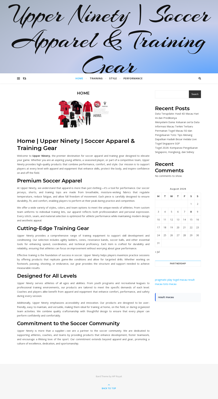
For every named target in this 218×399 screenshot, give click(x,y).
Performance (133, 78)
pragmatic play (163, 279)
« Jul (157, 251)
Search (194, 94)
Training (96, 78)
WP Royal (117, 376)
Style (113, 78)
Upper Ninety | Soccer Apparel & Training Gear (109, 40)
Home (79, 78)
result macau (166, 297)
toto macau (169, 284)
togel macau (180, 279)
